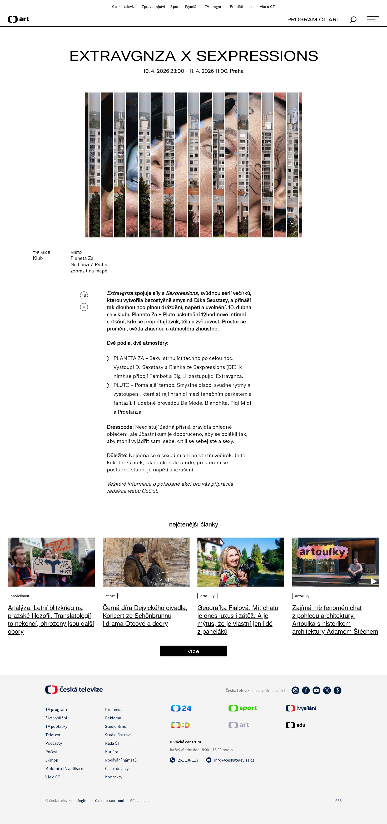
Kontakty (113, 776)
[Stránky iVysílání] (313, 708)
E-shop (51, 760)
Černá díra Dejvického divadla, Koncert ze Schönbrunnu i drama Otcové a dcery (145, 615)
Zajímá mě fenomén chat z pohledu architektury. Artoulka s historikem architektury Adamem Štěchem (335, 619)
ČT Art (110, 595)
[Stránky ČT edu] (313, 725)
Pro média (114, 709)
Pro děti (236, 6)
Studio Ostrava (118, 734)
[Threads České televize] (337, 693)
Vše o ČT (267, 6)
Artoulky (207, 595)
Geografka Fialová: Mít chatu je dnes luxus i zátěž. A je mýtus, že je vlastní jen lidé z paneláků (237, 619)
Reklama (113, 717)
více (193, 651)
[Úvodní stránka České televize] (74, 692)
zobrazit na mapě (89, 271)
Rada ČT (112, 743)
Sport (175, 6)
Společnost (20, 595)
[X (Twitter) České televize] (327, 693)
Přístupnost (139, 800)
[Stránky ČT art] (239, 726)
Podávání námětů (121, 760)
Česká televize (124, 6)
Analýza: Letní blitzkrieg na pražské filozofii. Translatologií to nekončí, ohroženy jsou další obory (51, 619)
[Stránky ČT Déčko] (180, 726)
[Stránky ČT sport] (243, 710)
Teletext (53, 734)
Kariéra (111, 751)
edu (252, 6)
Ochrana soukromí (109, 800)
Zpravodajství (153, 6)
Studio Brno (115, 726)
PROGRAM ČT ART (313, 19)
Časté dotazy (116, 768)
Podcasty (53, 743)
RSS (338, 800)
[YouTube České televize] (316, 693)
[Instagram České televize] (295, 693)
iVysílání (192, 6)
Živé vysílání (56, 717)
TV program (214, 6)
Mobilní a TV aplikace (64, 768)
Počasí (51, 751)
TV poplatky (56, 726)
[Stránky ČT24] (181, 710)
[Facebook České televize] (306, 693)
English (82, 800)
